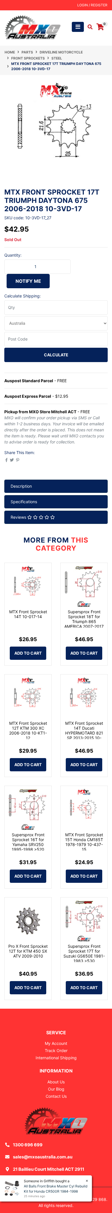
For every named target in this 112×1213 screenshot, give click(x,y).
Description (21, 486)
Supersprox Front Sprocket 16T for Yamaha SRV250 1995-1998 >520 (28, 841)
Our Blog (56, 1089)
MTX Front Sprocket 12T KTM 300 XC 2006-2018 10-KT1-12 (28, 730)
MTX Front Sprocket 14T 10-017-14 (28, 614)
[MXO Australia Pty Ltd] (32, 26)
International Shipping (56, 1057)
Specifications (24, 501)
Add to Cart (28, 653)
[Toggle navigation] (78, 27)
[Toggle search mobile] (88, 27)
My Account (56, 1043)
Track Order (56, 1050)
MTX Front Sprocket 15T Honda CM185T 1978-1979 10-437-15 (84, 841)
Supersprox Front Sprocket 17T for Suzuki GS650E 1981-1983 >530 (84, 953)
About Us (56, 1081)
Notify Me (28, 281)
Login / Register (92, 5)
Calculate (56, 354)
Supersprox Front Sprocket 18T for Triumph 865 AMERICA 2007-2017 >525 (84, 621)
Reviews (19, 517)
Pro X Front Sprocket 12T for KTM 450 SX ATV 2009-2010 (28, 951)
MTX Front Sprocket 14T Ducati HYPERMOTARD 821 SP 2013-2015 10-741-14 (84, 733)
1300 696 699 (28, 1144)
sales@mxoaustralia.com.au (42, 1157)
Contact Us (56, 1096)
